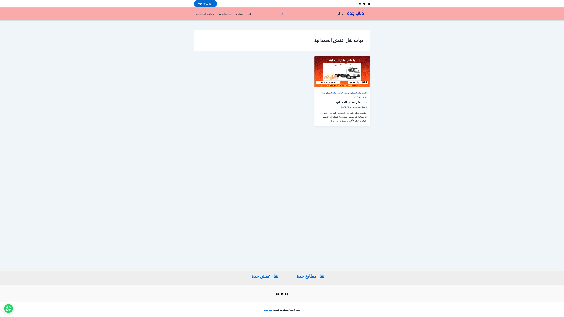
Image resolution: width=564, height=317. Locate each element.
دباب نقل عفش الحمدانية (351, 102)
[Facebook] (368, 3)
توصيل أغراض (343, 92)
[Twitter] (364, 3)
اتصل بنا (239, 13)
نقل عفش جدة (265, 276)
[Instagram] (360, 3)
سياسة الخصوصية (205, 13)
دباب (339, 14)
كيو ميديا (267, 309)
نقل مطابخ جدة (310, 276)
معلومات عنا (224, 13)
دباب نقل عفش (360, 96)
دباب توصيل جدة (329, 92)
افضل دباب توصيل (359, 92)
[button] (205, 3)
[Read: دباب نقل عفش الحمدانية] (342, 71)
